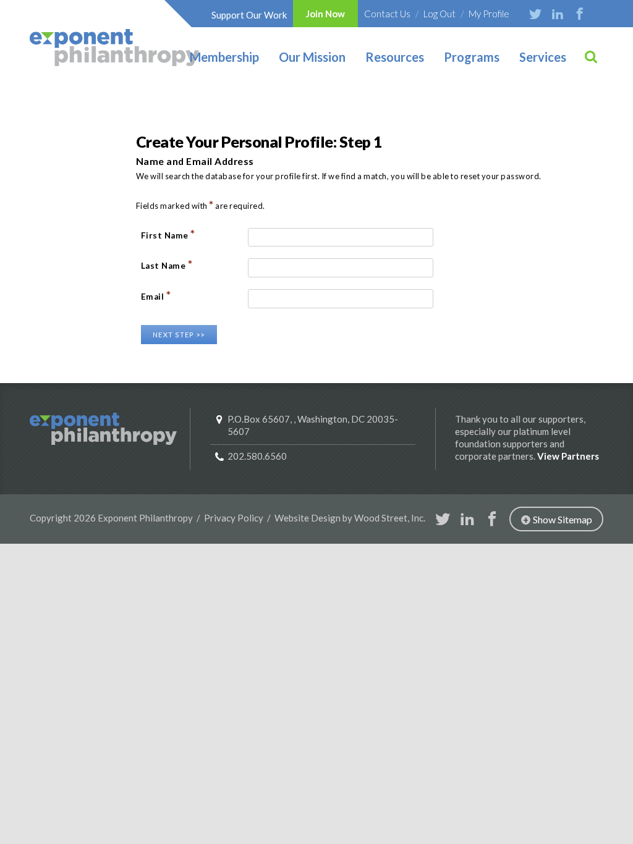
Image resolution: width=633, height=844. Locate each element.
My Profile (489, 13)
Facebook (580, 13)
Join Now (325, 13)
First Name (168, 234)
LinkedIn (557, 13)
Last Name (167, 264)
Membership (224, 56)
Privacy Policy (233, 517)
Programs (471, 56)
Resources (394, 56)
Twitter (535, 13)
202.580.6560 (257, 456)
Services (542, 56)
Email (156, 295)
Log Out (439, 13)
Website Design (307, 517)
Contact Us (387, 13)
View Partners (568, 456)
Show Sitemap (562, 519)
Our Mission (312, 56)
